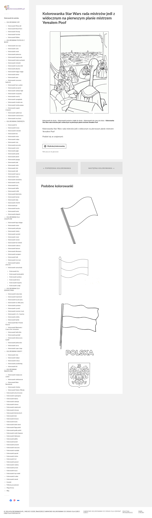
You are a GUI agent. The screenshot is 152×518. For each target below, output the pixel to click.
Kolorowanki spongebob (15, 99)
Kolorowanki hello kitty (14, 332)
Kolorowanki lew (13, 133)
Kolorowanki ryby (13, 142)
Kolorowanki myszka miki (15, 66)
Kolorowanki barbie (13, 320)
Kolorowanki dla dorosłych (14, 413)
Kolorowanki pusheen (14, 305)
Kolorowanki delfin (13, 188)
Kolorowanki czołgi (14, 285)
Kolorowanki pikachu (14, 68)
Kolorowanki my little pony (16, 302)
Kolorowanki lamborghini (16, 274)
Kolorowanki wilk (13, 171)
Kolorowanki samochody (15, 267)
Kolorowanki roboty (14, 231)
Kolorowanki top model (13, 473)
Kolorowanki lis (12, 125)
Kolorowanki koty (13, 185)
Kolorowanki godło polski (14, 430)
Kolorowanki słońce (12, 456)
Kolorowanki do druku (49, 120)
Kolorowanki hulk (13, 257)
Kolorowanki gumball (14, 335)
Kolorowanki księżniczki (15, 297)
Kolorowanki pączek (12, 453)
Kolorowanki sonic (13, 48)
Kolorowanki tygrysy (14, 174)
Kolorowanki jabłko (12, 439)
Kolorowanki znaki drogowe (15, 433)
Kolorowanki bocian (13, 197)
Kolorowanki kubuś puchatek (16, 60)
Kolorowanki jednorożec (15, 342)
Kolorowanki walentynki (14, 407)
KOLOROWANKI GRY (13, 22)
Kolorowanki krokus (14, 360)
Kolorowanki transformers (15, 115)
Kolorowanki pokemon (14, 54)
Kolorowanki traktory (14, 245)
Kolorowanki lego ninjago (15, 222)
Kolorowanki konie (13, 211)
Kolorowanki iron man (14, 260)
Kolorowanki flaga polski (14, 427)
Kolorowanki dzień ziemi (14, 424)
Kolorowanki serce (13, 345)
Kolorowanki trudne (12, 476)
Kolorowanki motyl (13, 148)
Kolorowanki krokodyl (14, 130)
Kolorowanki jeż (12, 205)
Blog (8, 490)
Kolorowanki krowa (13, 128)
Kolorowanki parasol (12, 462)
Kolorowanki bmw (14, 280)
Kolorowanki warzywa (13, 447)
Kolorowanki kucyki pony (15, 299)
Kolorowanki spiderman (15, 112)
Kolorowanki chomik (14, 202)
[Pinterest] (14, 500)
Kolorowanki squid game (14, 395)
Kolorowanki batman (14, 248)
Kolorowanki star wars (14, 45)
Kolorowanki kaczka (14, 208)
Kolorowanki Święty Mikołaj (16, 390)
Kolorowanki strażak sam (15, 102)
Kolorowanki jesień (12, 441)
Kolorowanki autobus (15, 277)
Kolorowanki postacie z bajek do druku (70, 120)
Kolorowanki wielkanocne (15, 379)
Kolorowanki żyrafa (13, 182)
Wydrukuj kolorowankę (54, 146)
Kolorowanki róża (13, 355)
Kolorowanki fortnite (14, 34)
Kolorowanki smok (13, 51)
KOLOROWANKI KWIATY (14, 351)
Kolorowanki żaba (13, 200)
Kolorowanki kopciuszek (15, 57)
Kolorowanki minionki (14, 63)
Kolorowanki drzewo (13, 418)
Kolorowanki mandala (13, 450)
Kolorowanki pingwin (14, 214)
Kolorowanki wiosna (12, 404)
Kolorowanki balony (12, 398)
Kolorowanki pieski (13, 156)
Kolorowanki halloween (13, 436)
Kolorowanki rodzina (13, 464)
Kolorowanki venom (14, 239)
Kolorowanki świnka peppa (15, 105)
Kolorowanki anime (13, 74)
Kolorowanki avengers (14, 254)
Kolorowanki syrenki (14, 308)
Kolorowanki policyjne (14, 228)
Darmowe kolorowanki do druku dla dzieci (98, 512)
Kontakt (9, 482)
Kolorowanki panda (13, 153)
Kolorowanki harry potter (15, 85)
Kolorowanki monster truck (16, 311)
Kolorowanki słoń (13, 168)
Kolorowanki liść (12, 366)
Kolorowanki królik (13, 191)
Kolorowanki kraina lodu (15, 294)
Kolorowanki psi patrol (14, 88)
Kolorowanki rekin (13, 165)
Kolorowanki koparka (15, 282)
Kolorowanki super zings (15, 348)
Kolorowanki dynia (12, 421)
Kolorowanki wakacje (13, 401)
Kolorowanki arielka (13, 317)
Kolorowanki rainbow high (15, 90)
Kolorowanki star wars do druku (94, 120)
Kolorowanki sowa (13, 176)
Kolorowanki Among (14, 31)
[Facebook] (11, 500)
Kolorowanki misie (13, 136)
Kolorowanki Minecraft (14, 26)
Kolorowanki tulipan (14, 358)
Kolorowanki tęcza (12, 470)
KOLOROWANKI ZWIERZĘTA (16, 121)
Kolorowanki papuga (14, 159)
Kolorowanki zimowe (13, 410)
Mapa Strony (10, 487)
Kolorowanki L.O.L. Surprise (16, 314)
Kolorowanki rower (13, 237)
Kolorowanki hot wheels (15, 242)
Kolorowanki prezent (13, 444)
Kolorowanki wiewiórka (15, 179)
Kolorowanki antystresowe (14, 393)
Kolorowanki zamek (12, 479)
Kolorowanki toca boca (14, 118)
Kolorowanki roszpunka (15, 93)
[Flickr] (18, 500)
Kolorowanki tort (12, 459)
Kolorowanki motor (13, 225)
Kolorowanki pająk (13, 151)
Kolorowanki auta (13, 77)
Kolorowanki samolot (14, 234)
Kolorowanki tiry (14, 271)
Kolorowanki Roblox (14, 37)
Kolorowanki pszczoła (14, 145)
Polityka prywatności (13, 485)
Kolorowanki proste (12, 467)
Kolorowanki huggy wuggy (15, 71)
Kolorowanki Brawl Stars (15, 28)
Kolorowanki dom (12, 416)
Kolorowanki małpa (13, 139)
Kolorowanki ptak (13, 162)
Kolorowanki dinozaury (14, 251)
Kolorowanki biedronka (14, 194)
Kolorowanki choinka (14, 387)
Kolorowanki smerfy (14, 96)
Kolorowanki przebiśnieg (15, 363)
